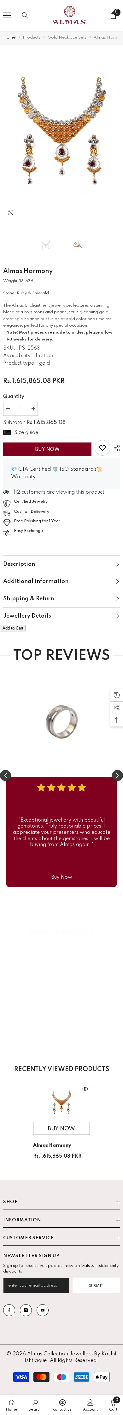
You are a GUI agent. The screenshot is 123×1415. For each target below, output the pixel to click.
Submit (96, 1286)
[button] (102, 214)
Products (31, 37)
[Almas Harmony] (61, 1103)
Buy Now (47, 449)
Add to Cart (13, 628)
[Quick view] (85, 1089)
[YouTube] (43, 1310)
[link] (102, 448)
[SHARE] (115, 448)
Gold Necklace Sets (67, 37)
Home (9, 37)
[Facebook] (9, 1310)
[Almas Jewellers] (61, 719)
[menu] (7, 15)
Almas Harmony (52, 1145)
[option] (61, 135)
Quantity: (14, 396)
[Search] (25, 15)
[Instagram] (26, 1310)
